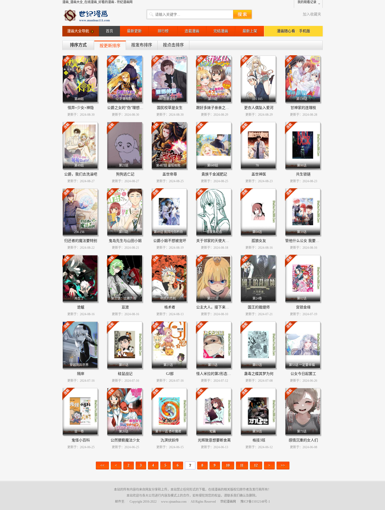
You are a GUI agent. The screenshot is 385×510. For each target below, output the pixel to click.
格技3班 (258, 440)
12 (256, 465)
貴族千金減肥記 (214, 174)
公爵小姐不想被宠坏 (169, 241)
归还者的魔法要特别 (80, 241)
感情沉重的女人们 (303, 440)
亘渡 (125, 307)
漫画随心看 (286, 31)
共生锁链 (303, 174)
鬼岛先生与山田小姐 (125, 241)
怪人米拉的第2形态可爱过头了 (221, 374)
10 (228, 465)
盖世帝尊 (169, 174)
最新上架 (250, 31)
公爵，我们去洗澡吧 (80, 174)
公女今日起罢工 (303, 374)
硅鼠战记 (125, 374)
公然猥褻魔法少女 (125, 440)
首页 (109, 31)
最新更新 (134, 31)
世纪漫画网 (228, 501)
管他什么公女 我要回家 (304, 241)
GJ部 (170, 374)
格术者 (169, 307)
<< (102, 465)
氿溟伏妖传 (170, 440)
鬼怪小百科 (81, 440)
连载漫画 (192, 31)
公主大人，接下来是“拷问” (218, 307)
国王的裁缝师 (259, 307)
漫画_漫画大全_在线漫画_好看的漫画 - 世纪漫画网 (97, 2)
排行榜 (163, 31)
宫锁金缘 (303, 307)
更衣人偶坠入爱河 (258, 108)
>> (283, 465)
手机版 (304, 31)
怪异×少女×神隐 (81, 108)
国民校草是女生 (170, 108)
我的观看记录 (307, 2)
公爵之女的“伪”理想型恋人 (129, 108)
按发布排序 (141, 45)
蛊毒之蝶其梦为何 (258, 374)
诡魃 (80, 307)
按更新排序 (110, 45)
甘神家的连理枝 (303, 108)
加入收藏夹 (312, 14)
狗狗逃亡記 (125, 174)
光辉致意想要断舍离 (214, 440)
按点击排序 (173, 45)
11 (242, 465)
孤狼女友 (258, 241)
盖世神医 (258, 174)
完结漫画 (220, 31)
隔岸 (80, 374)
